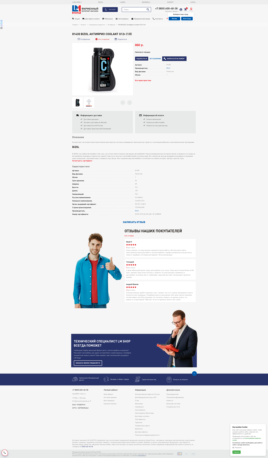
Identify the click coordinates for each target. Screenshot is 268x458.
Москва (174, 18)
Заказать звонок (171, 11)
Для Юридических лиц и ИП (145, 397)
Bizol (100, 2)
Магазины (109, 19)
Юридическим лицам (142, 19)
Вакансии (138, 429)
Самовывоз (139, 407)
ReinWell (146, 2)
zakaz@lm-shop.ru (79, 394)
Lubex (122, 2)
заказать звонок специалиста (88, 363)
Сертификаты (140, 419)
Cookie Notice (142, 455)
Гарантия (138, 422)
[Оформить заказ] (185, 9)
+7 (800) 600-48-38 (166, 8)
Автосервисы (123, 19)
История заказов (110, 397)
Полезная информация (175, 397)
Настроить (238, 447)
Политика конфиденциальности (147, 435)
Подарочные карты (142, 426)
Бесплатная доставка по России (147, 394)
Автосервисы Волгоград (144, 413)
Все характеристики (143, 80)
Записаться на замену (175, 59)
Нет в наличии (155, 59)
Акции (77, 19)
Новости (169, 400)
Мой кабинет (108, 394)
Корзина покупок (110, 404)
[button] (122, 102)
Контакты (159, 19)
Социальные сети (173, 407)
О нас (137, 400)
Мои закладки (109, 400)
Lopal (193, 2)
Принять (236, 452)
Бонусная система (173, 404)
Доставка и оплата (92, 19)
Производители (172, 394)
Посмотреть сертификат (82, 161)
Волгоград (187, 18)
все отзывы (129, 236)
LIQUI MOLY (77, 2)
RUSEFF (170, 2)
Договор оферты (141, 432)
